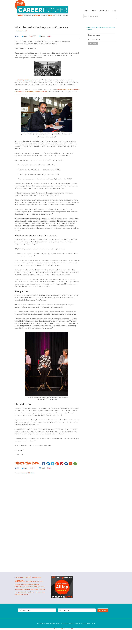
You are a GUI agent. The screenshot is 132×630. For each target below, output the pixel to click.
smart (36, 577)
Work (38, 589)
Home (86, 11)
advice (41, 581)
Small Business (30, 473)
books (27, 577)
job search (32, 584)
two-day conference (25, 80)
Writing (22, 584)
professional (18, 586)
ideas (21, 577)
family (33, 577)
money (23, 586)
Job (43, 589)
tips (28, 589)
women (42, 586)
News (114, 11)
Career (23, 473)
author (39, 577)
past (24, 581)
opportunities (21, 592)
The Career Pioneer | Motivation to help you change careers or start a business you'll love (42, 8)
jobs (34, 589)
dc (38, 581)
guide (36, 592)
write (22, 589)
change (43, 592)
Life (30, 577)
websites (28, 586)
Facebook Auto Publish (59, 628)
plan (24, 577)
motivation (35, 581)
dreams (26, 594)
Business (29, 581)
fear (33, 592)
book (25, 589)
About (93, 11)
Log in (93, 623)
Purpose (39, 592)
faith (29, 584)
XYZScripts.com (74, 628)
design (31, 586)
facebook (37, 584)
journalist (28, 592)
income (26, 584)
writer (21, 594)
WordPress (86, 623)
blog (35, 586)
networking (17, 594)
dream (31, 589)
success (17, 584)
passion (38, 586)
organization (18, 589)
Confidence (17, 577)
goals (16, 592)
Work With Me (104, 11)
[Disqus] (47, 502)
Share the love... (28, 463)
